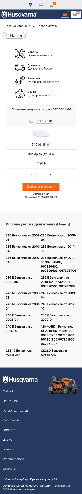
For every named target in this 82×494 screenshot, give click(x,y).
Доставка (30, 5)
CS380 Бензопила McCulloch (54, 353)
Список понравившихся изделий (51, 5)
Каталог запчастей (15, 411)
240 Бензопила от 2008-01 (23, 295)
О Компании (10, 420)
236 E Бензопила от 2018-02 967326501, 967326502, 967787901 (58, 282)
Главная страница (18, 26)
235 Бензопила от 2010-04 (23, 248)
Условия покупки (14, 459)
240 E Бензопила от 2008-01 (20, 317)
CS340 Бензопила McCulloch (19, 353)
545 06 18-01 (41, 144)
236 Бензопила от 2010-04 (23, 260)
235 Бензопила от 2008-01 (23, 237)
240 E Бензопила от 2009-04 (55, 317)
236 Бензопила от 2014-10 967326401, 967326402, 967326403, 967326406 (58, 264)
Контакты (41, 5)
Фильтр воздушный (41, 154)
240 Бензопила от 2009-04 (58, 295)
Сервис (7, 440)
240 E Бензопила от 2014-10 (20, 328)
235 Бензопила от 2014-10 (58, 248)
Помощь (8, 449)
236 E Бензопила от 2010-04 (20, 279)
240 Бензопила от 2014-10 (58, 306)
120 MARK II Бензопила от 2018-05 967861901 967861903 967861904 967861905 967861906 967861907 (58, 335)
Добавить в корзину (41, 186)
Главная (7, 391)
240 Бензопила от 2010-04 (23, 306)
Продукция (10, 401)
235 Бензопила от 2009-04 (58, 237)
